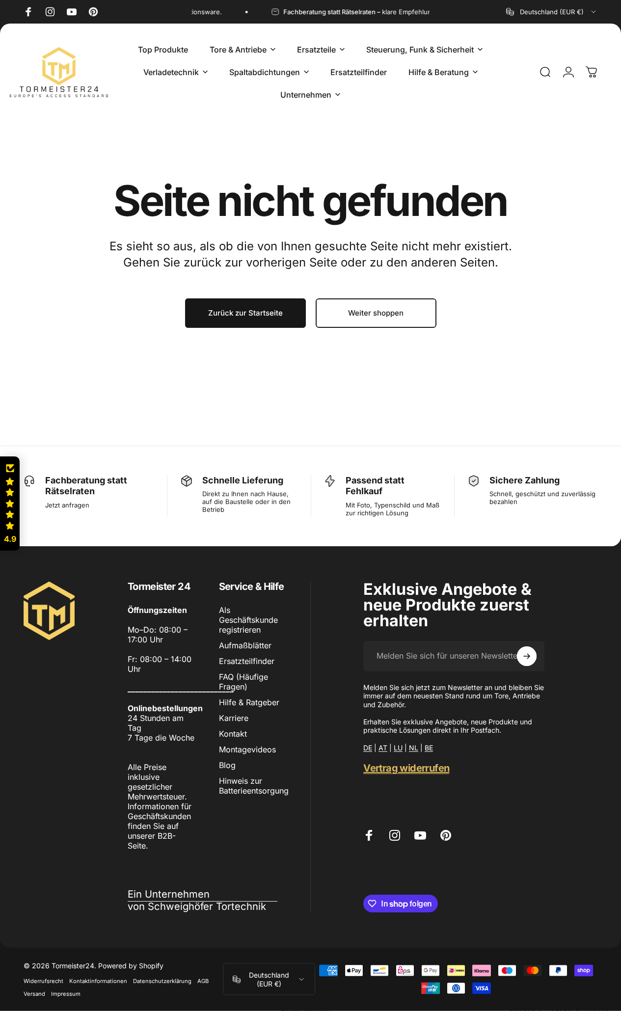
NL (413, 748)
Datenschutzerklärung (162, 981)
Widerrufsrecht (43, 981)
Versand (34, 993)
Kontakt (233, 734)
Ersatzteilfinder (246, 661)
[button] (10, 503)
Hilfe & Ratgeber (249, 702)
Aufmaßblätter (245, 645)
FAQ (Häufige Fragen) (243, 682)
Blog (227, 765)
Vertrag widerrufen (406, 768)
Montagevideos (247, 749)
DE (367, 748)
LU (398, 748)
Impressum (66, 993)
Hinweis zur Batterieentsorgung (254, 786)
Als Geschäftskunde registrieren (248, 620)
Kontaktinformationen (98, 981)
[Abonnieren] (527, 656)
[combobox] (551, 12)
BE (429, 748)
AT (382, 748)
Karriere (233, 718)
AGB (203, 981)
